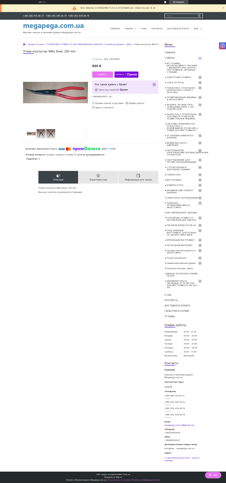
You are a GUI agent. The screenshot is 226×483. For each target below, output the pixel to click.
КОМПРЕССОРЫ (175, 185)
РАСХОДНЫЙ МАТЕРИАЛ (179, 245)
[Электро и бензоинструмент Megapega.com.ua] (53, 26)
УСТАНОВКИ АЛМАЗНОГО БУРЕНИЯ (180, 136)
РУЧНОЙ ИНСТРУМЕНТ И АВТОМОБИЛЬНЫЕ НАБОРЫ (181, 219)
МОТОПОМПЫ (174, 180)
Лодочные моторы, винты (180, 268)
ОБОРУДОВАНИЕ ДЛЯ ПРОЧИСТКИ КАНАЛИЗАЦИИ (181, 161)
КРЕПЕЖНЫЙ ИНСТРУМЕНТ (181, 240)
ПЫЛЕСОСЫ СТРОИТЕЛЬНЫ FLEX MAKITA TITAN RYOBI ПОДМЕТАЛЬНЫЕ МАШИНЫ (182, 116)
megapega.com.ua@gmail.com (179, 425)
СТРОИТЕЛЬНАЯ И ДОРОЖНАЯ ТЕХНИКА (178, 168)
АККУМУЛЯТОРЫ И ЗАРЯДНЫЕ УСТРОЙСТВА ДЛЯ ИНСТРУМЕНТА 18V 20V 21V (182, 284)
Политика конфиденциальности (146, 480)
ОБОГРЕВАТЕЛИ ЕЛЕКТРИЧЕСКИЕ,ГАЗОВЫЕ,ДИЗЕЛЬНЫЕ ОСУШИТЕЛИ (185, 152)
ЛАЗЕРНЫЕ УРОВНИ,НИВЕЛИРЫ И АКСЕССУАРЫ (178, 205)
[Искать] (199, 16)
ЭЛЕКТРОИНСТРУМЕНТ (179, 77)
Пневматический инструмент (181, 263)
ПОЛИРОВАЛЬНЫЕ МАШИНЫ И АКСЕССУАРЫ (181, 98)
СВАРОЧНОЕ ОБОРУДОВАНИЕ (182, 197)
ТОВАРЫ (128, 28)
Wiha (129, 44)
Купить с (121, 74)
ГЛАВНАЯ (115, 28)
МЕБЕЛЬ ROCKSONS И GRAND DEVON (182, 274)
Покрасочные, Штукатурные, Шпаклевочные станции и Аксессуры (181, 90)
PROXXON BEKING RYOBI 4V (181, 225)
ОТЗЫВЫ (170, 316)
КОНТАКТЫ (157, 28)
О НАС (144, 28)
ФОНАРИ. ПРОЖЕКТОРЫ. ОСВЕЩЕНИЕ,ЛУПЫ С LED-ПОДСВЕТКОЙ (181, 107)
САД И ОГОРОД (175, 82)
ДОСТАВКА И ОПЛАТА (178, 28)
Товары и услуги (35, 44)
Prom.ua (126, 474)
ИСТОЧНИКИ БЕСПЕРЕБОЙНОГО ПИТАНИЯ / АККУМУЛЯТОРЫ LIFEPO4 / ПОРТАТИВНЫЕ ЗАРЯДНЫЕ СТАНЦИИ (182, 68)
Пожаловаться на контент (119, 480)
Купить (102, 74)
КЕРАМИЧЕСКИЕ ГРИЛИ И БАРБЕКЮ (180, 191)
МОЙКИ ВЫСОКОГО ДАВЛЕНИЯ (177, 144)
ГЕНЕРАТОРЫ (174, 174)
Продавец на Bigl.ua (113, 477)
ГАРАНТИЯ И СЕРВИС (177, 311)
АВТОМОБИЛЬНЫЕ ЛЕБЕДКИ (182, 212)
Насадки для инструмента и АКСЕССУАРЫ (181, 251)
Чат (215, 475)
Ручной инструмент (114, 44)
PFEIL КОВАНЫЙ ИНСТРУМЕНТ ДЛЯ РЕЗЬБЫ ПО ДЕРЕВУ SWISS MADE (181, 232)
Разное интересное (176, 258)
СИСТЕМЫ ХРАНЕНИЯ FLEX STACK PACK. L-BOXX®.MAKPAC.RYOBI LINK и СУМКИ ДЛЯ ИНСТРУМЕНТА (182, 127)
